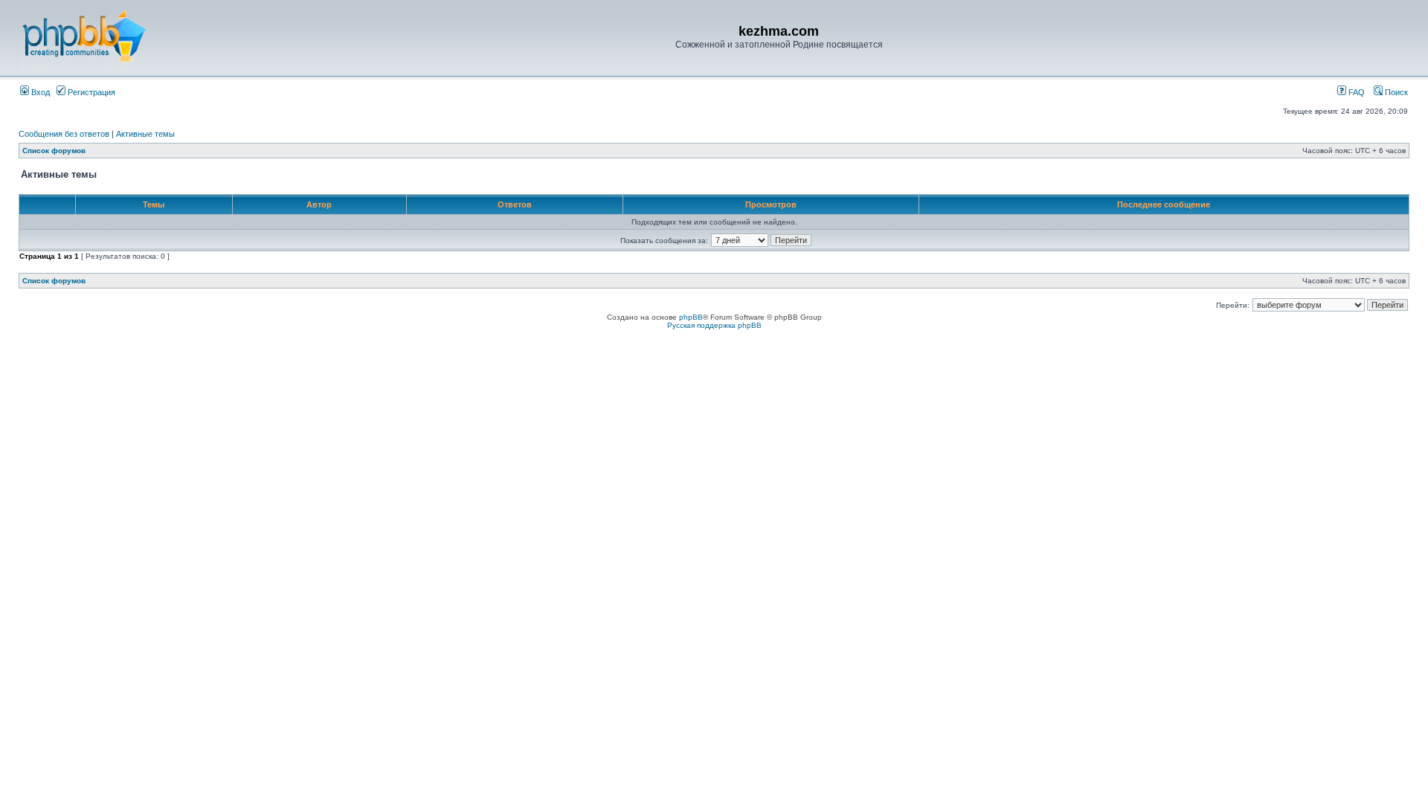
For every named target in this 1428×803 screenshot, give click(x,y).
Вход (39, 92)
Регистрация (90, 92)
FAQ (1355, 92)
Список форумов (54, 150)
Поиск (1395, 92)
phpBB (691, 317)
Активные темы (145, 133)
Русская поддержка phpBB (714, 325)
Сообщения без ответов (64, 133)
